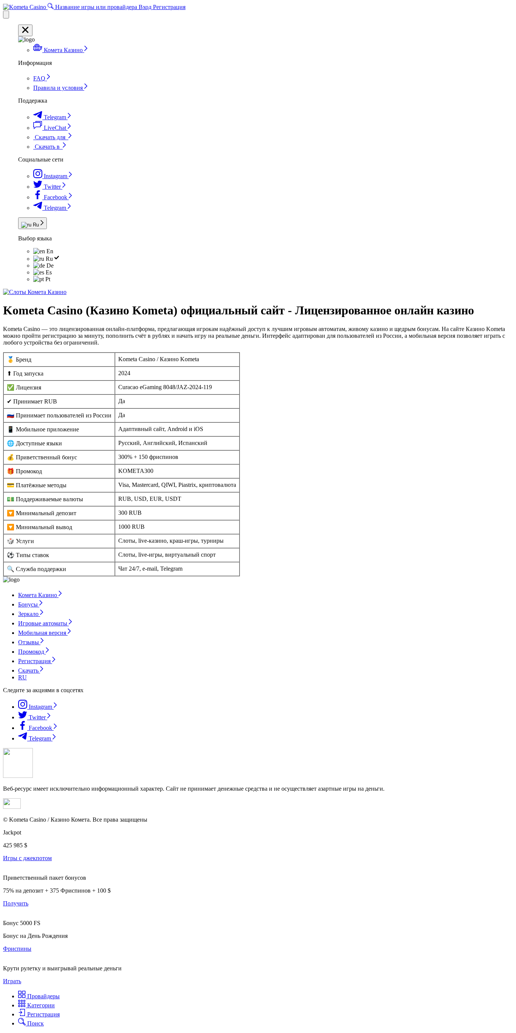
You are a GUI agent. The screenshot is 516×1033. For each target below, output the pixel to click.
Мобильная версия (43, 633)
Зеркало (29, 614)
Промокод (32, 651)
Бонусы (28, 604)
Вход (146, 7)
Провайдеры (43, 996)
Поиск (35, 1023)
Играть (12, 981)
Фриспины (17, 948)
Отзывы (29, 642)
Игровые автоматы (43, 623)
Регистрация (169, 7)
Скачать (29, 670)
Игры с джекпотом (27, 858)
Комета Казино (38, 595)
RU (22, 677)
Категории (40, 1005)
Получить (15, 903)
